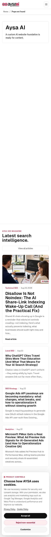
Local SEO (9, 351)
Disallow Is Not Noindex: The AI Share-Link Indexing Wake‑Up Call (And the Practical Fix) (25, 302)
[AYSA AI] (10, 4)
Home (5, 12)
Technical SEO (11, 288)
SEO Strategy (11, 389)
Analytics (9, 429)
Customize (25, 529)
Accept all (25, 516)
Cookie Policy (22, 509)
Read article (10, 339)
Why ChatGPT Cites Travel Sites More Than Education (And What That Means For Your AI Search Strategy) (22, 360)
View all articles (25, 248)
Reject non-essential (25, 522)
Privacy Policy (9, 509)
